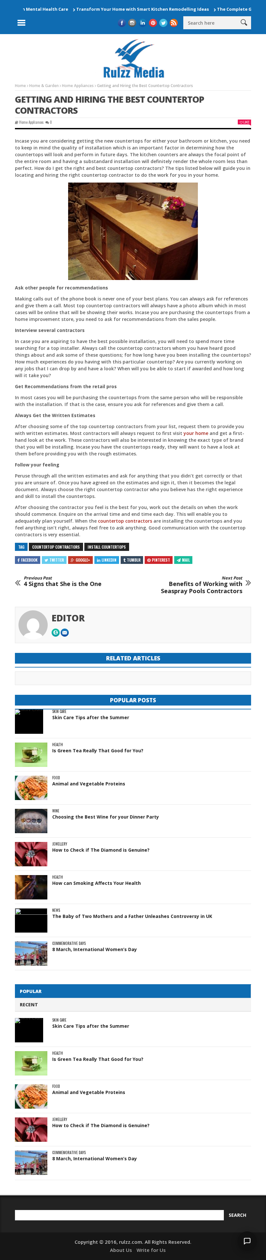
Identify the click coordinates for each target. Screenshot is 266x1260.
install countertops (107, 547)
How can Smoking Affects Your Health (96, 883)
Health (57, 745)
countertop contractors (125, 521)
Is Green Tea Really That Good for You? (97, 750)
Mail (186, 560)
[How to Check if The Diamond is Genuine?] (31, 854)
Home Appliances (31, 122)
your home (196, 433)
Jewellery (59, 844)
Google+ (83, 560)
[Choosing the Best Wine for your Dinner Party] (31, 821)
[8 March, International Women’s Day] (31, 953)
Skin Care (59, 711)
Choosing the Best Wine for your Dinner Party (105, 817)
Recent (29, 1004)
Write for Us (151, 1250)
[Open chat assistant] (247, 1241)
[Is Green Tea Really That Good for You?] (31, 755)
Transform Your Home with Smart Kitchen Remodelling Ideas (122, 9)
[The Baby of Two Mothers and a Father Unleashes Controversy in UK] (31, 920)
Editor (68, 618)
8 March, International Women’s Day (94, 949)
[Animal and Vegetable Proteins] (31, 788)
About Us (121, 1250)
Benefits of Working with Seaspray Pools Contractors (201, 585)
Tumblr (133, 560)
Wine (55, 811)
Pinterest (161, 560)
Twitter (56, 560)
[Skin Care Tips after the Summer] (29, 721)
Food (56, 778)
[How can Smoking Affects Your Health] (31, 887)
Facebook (29, 560)
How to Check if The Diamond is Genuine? (101, 850)
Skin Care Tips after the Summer (90, 717)
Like (246, 122)
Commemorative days (69, 943)
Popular (31, 991)
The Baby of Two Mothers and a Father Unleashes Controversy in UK (132, 916)
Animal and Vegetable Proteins (88, 784)
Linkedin (109, 560)
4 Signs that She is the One (63, 582)
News (56, 910)
